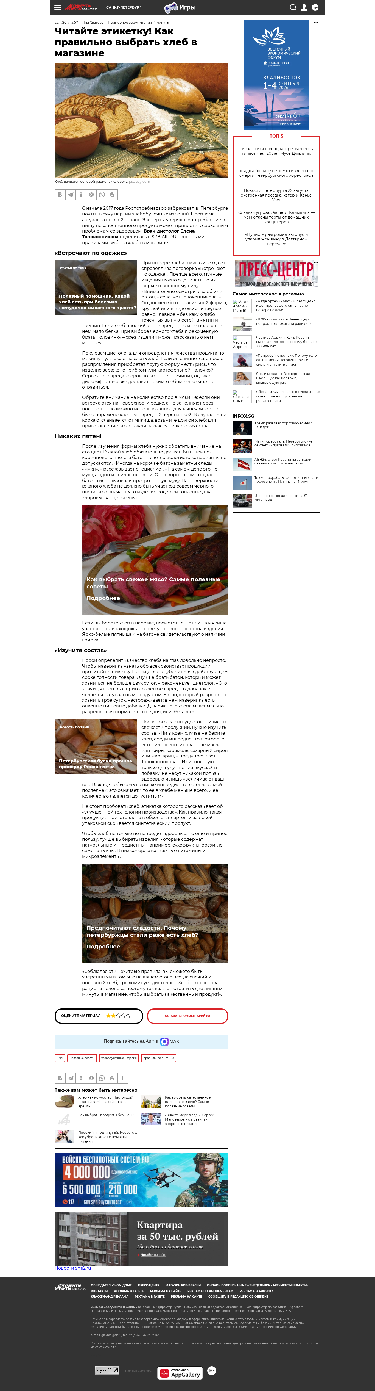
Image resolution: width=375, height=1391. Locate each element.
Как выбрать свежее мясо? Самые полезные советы (153, 583)
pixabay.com (139, 181)
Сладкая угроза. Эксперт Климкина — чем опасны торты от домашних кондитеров (276, 217)
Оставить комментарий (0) (187, 1016)
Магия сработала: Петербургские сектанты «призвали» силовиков (283, 443)
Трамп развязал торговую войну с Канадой (283, 425)
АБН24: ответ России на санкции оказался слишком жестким (282, 461)
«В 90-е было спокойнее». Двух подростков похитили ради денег (285, 321)
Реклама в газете (129, 1291)
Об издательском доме (111, 1285)
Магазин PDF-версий (183, 1285)
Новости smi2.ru (73, 1268)
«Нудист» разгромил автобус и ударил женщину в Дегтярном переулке (276, 239)
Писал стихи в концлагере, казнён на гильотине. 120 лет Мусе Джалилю (276, 151)
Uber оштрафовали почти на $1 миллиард (280, 498)
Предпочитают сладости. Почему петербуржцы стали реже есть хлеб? (142, 931)
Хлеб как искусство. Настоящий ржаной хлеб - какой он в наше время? (105, 1101)
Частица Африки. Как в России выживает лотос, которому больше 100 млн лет (286, 341)
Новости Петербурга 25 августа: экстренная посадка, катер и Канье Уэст (276, 195)
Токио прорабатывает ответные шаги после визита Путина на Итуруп (286, 479)
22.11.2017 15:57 (66, 22)
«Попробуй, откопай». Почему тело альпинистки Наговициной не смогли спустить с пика (286, 359)
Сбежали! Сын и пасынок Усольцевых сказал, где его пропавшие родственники (288, 396)
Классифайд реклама (109, 1296)
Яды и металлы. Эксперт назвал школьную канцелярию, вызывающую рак (283, 378)
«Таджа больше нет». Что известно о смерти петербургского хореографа (276, 173)
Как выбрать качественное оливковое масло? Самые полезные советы (188, 1101)
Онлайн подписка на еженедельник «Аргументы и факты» (257, 1285)
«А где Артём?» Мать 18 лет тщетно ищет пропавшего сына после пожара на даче (286, 305)
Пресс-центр (148, 1285)
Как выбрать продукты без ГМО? (106, 1115)
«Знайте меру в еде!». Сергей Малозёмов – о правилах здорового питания (189, 1119)
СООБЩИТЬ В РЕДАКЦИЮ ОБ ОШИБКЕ (238, 1296)
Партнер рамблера (138, 1370)
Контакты (99, 1291)
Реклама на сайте (165, 1291)
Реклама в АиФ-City (256, 1291)
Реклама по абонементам (210, 1291)
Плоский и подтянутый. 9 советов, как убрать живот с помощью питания (107, 1136)
